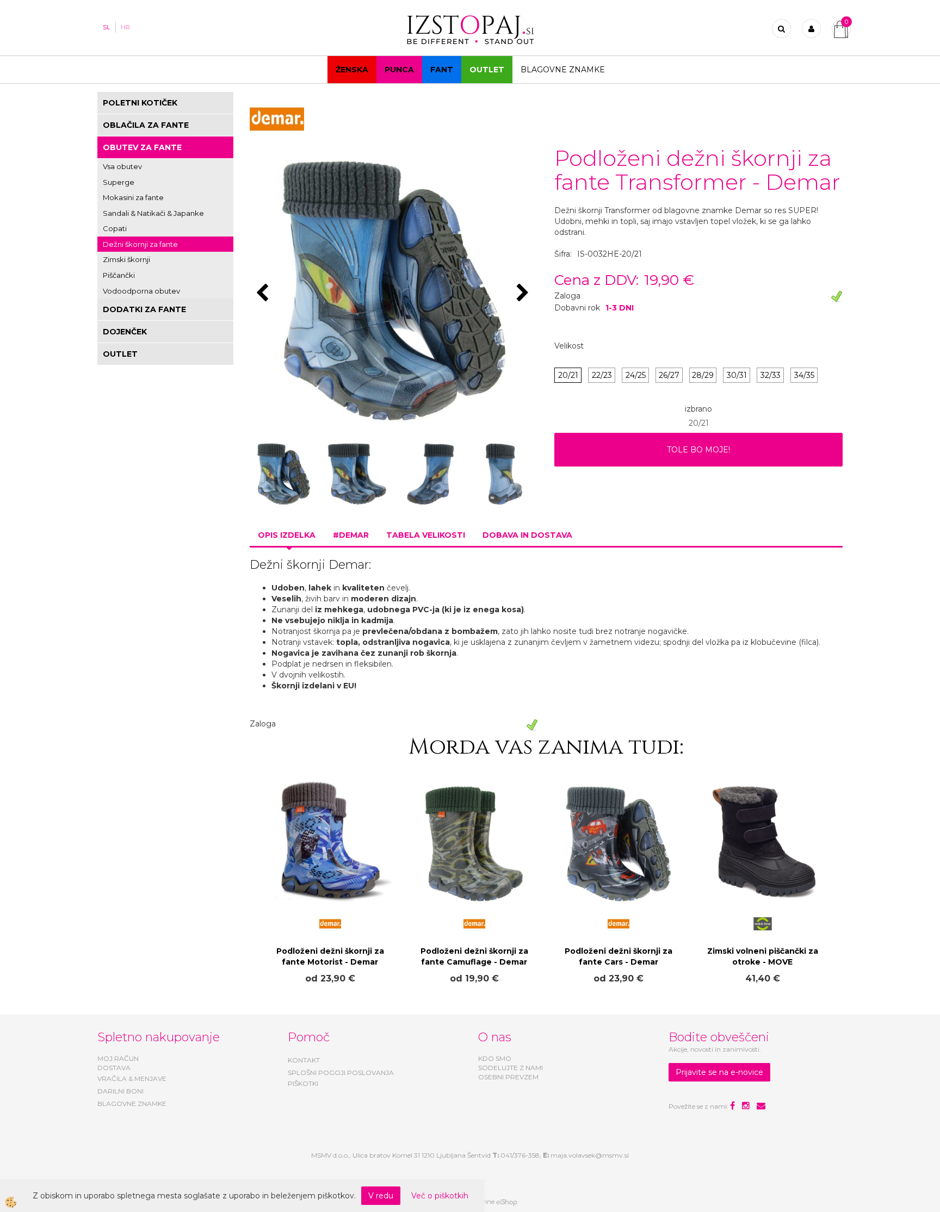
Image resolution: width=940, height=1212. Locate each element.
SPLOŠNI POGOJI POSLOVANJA (341, 1072)
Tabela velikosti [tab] (425, 535)
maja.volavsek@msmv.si (590, 1155)
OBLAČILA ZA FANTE (146, 125)
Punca (399, 69)
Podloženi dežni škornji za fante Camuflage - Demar (474, 956)
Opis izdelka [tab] (287, 535)
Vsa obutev (122, 166)
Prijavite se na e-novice (719, 1072)
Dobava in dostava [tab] (527, 535)
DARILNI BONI (120, 1091)
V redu (380, 1196)
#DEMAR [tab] (351, 535)
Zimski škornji (126, 259)
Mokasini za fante (133, 197)
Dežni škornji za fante (140, 244)
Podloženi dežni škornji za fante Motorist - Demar (330, 956)
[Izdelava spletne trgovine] (506, 1201)
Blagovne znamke (563, 69)
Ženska (352, 69)
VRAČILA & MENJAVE (131, 1078)
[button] (524, 293)
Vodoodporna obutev (141, 291)
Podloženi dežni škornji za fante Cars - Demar (618, 956)
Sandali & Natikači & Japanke (153, 213)
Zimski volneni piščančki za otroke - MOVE (762, 956)
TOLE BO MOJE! (698, 450)
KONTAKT (304, 1060)
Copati (115, 228)
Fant (441, 69)
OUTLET (486, 69)
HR (125, 27)
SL (106, 27)
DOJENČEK (125, 332)
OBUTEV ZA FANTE (142, 147)
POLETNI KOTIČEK (140, 103)
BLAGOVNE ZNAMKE (131, 1103)
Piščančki (119, 275)
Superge (118, 182)
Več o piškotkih (439, 1196)
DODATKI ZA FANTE (144, 309)
